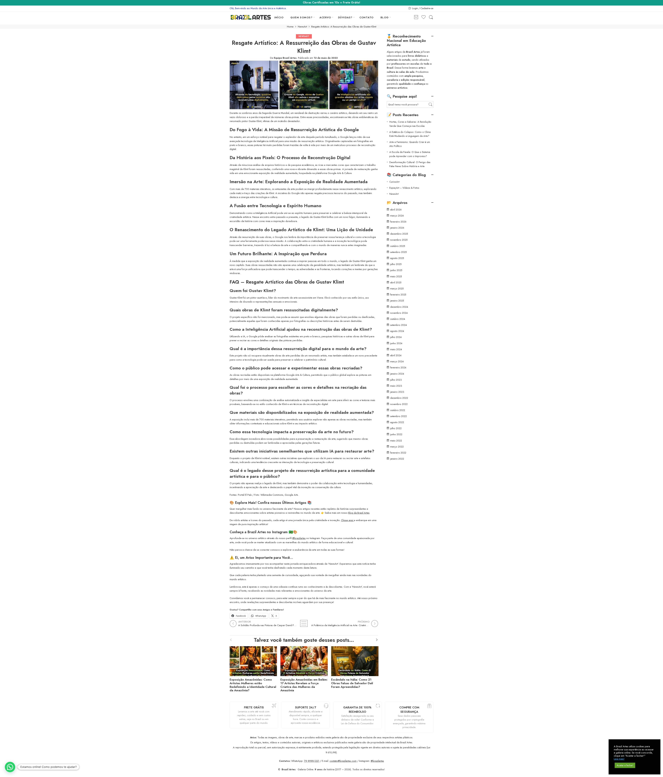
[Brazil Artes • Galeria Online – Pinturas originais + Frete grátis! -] (251, 17)
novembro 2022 (399, 404)
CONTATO (366, 17)
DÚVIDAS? (345, 17)
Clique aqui (347, 520)
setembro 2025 (398, 252)
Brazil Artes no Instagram (267, 532)
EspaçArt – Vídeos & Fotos (404, 188)
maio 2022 (396, 440)
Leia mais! (619, 758)
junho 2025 (396, 270)
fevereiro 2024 (398, 367)
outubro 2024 (397, 319)
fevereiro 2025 (398, 294)
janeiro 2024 (397, 373)
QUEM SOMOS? (301, 17)
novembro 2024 (399, 313)
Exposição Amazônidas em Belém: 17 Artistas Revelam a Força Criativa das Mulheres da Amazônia (304, 685)
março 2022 (397, 446)
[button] (10, 767)
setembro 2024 (398, 325)
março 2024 (397, 361)
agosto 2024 (397, 331)
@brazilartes (299, 538)
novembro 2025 (399, 240)
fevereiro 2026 (398, 221)
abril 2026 (396, 209)
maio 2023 (396, 386)
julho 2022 (396, 428)
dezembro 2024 (399, 307)
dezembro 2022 (399, 398)
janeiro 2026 (397, 227)
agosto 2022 (397, 422)
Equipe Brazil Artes (285, 58)
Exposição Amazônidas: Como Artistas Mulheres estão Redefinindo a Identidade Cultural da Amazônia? (253, 685)
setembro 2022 (398, 416)
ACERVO (325, 17)
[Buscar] (431, 17)
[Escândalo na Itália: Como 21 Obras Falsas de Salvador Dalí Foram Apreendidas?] (354, 660)
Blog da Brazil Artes (358, 513)
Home (290, 26)
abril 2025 (395, 282)
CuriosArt (394, 181)
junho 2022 (396, 434)
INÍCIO (279, 17)
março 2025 (397, 288)
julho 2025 (396, 264)
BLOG (385, 17)
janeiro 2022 (397, 458)
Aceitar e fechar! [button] (625, 765)
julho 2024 (396, 337)
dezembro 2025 (399, 234)
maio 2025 (396, 276)
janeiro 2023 (397, 392)
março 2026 (397, 215)
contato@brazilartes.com (343, 761)
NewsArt (302, 26)
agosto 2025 (397, 258)
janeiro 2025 (397, 300)
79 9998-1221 (311, 761)
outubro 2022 (397, 410)
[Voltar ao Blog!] (303, 623)
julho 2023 (396, 380)
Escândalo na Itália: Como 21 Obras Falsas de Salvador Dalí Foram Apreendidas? (352, 683)
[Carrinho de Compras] (416, 17)
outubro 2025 (397, 246)
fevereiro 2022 (398, 452)
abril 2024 (395, 355)
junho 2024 (396, 343)
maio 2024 (396, 349)
